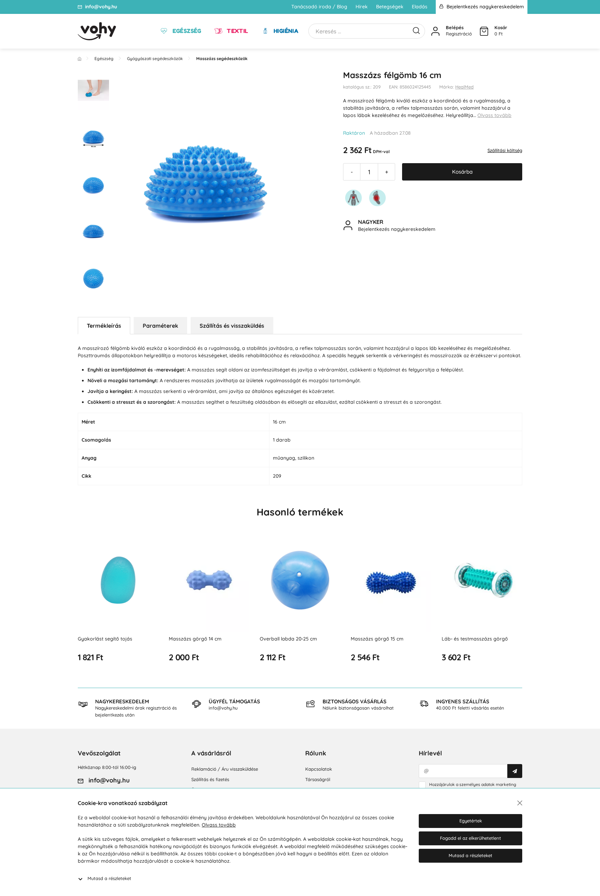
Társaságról (317, 779)
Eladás (419, 6)
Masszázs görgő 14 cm (195, 639)
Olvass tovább (494, 115)
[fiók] (435, 31)
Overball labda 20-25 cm (288, 639)
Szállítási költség (505, 150)
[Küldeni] (514, 771)
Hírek (362, 6)
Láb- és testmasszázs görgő (475, 639)
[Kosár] (484, 31)
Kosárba (462, 171)
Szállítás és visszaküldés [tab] (232, 325)
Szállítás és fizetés (210, 779)
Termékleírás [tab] (104, 325)
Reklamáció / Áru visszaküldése (224, 769)
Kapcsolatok (318, 769)
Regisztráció (459, 33)
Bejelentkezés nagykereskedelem (484, 6)
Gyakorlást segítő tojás (105, 639)
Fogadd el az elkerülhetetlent (470, 838)
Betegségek (389, 6)
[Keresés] (416, 30)
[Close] (519, 803)
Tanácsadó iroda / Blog (319, 6)
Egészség (186, 30)
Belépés (455, 27)
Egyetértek (470, 820)
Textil (236, 30)
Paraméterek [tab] (160, 325)
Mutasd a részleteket (109, 878)
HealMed (464, 87)
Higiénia (285, 30)
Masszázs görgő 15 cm (377, 639)
